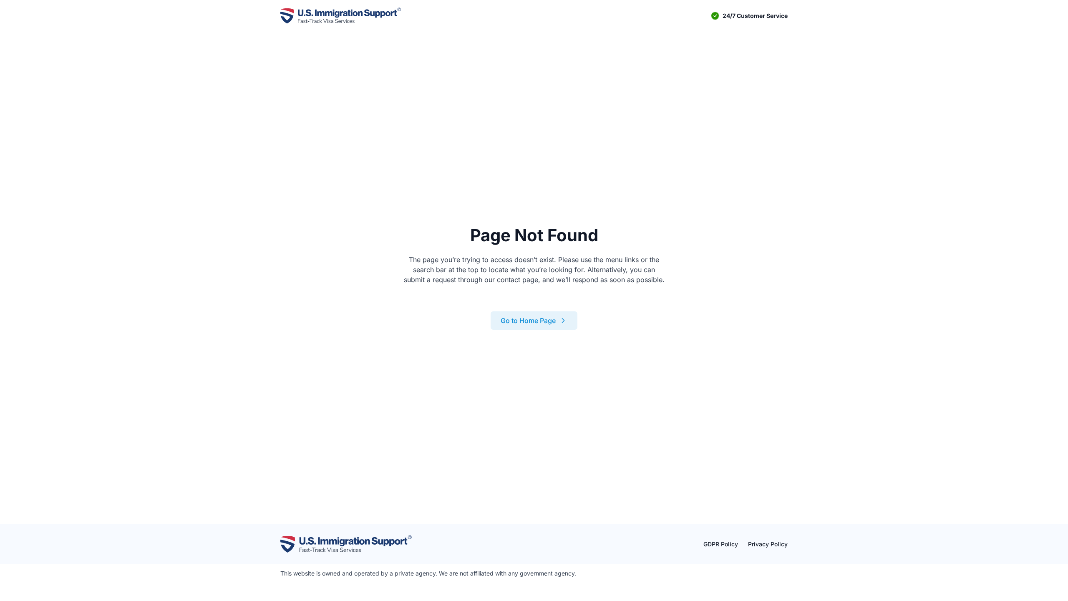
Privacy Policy (768, 544)
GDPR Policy (720, 544)
